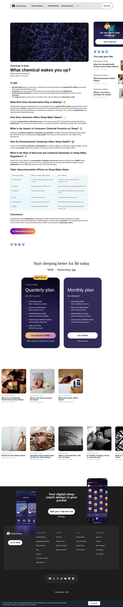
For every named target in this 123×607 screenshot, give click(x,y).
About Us (99, 537)
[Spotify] (73, 578)
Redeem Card (60, 541)
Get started (83, 335)
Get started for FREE (40, 335)
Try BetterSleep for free (23, 231)
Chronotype (99, 550)
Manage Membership (42, 541)
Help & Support (100, 545)
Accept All (94, 603)
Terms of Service (81, 541)
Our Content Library (42, 558)
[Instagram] (58, 578)
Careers (98, 541)
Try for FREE (15, 543)
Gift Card (59, 537)
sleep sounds (67, 6)
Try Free (106, 6)
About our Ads (80, 550)
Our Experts (99, 554)
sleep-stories (53, 6)
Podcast (38, 554)
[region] (61, 603)
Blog (37, 550)
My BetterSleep (40, 537)
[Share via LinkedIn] (19, 244)
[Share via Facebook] (11, 244)
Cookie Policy (80, 545)
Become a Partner (61, 545)
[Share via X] (15, 244)
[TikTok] (61, 578)
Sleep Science (37, 6)
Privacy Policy (80, 537)
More (78, 6)
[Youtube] (65, 578)
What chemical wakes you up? (32, 17)
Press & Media (40, 545)
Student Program (61, 550)
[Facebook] (50, 578)
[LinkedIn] (69, 578)
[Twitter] (54, 578)
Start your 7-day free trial (61, 511)
